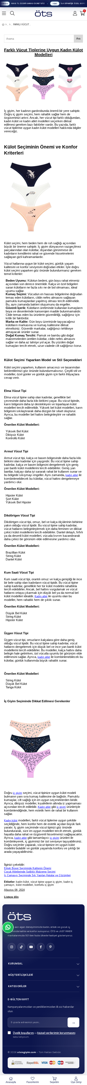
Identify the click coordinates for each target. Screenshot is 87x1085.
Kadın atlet (41, 596)
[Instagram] (12, 947)
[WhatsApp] (8, 927)
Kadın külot (10, 820)
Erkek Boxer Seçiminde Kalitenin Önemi (27, 868)
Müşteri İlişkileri (20, 975)
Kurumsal (15, 963)
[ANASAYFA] (5, 24)
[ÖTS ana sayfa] (19, 916)
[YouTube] (31, 947)
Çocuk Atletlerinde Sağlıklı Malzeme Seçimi (29, 871)
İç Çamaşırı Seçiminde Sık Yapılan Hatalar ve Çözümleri (37, 875)
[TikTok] (21, 947)
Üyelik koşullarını (23, 1033)
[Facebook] (41, 947)
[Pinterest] (50, 947)
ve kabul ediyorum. (44, 1034)
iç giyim (17, 792)
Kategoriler (17, 986)
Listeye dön (11, 897)
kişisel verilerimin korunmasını (56, 1033)
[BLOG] (9, 24)
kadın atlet (72, 475)
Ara (78, 38)
